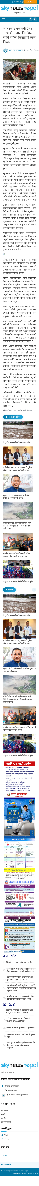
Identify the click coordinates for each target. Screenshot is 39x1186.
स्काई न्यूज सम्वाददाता (16, 50)
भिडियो (6, 1135)
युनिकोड (6, 1139)
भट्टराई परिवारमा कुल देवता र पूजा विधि (20, 1028)
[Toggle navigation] (3, 19)
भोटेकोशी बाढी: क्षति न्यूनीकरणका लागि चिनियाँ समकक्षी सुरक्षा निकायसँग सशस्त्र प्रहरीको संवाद (17, 526)
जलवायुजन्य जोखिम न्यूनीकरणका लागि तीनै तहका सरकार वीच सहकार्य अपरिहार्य (21, 1045)
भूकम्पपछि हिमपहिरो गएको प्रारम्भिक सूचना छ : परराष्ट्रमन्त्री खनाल (16, 497)
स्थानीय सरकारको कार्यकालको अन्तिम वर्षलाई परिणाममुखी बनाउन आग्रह (16, 555)
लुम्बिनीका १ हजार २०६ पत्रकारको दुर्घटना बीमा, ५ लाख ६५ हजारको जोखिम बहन (17, 469)
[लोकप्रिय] (35, 19)
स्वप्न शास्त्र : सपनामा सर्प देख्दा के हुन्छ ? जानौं (21, 1036)
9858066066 (12, 1090)
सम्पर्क (3, 1114)
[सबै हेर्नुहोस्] (34, 590)
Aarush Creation (33, 1173)
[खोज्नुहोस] (31, 19)
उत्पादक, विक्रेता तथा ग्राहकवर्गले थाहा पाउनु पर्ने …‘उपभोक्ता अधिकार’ (19, 1011)
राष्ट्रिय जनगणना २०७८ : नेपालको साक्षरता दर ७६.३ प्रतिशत (18, 1020)
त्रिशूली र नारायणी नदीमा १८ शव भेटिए (16, 442)
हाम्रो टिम (4, 1118)
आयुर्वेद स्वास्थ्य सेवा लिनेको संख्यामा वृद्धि (18, 581)
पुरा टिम (5, 1155)
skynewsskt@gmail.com (19, 1094)
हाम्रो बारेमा (4, 1111)
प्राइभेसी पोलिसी (6, 1122)
